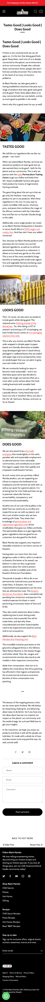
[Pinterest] (29, 876)
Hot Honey (7, 896)
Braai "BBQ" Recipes (11, 926)
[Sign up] (41, 950)
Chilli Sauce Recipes (11, 913)
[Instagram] (23, 876)
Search (5, 973)
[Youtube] (16, 876)
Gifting (5, 900)
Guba (19, 174)
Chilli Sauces (8, 888)
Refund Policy (21, 976)
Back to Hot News (22, 838)
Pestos (5, 892)
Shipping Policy (8, 976)
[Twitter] (3, 876)
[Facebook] (10, 876)
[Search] (35, 11)
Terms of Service (15, 973)
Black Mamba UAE (16, 990)
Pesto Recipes (8, 917)
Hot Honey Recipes (11, 922)
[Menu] (4, 11)
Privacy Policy (29, 973)
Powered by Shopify (14, 992)
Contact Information (10, 980)
